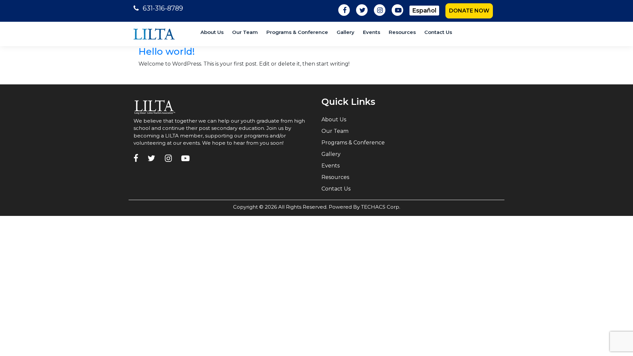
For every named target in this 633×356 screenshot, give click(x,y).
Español (424, 10)
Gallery (345, 32)
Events (371, 32)
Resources (402, 32)
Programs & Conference (297, 32)
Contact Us (438, 32)
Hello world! (166, 51)
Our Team (245, 32)
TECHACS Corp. (380, 207)
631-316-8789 (163, 8)
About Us (212, 32)
